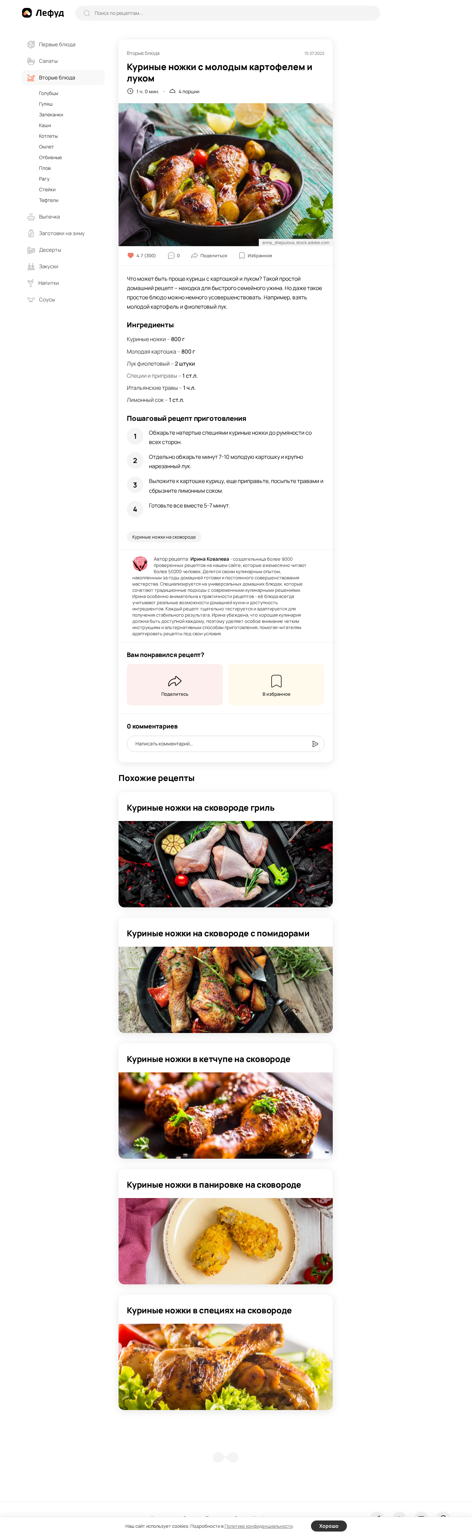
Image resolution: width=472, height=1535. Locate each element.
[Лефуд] (43, 13)
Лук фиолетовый (148, 363)
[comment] (315, 744)
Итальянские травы (152, 388)
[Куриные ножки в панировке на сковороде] (226, 1241)
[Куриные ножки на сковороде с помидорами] (226, 990)
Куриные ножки (146, 339)
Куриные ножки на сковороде (164, 537)
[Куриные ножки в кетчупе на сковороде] (226, 1115)
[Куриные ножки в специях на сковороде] (226, 1367)
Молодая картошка (151, 351)
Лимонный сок (145, 400)
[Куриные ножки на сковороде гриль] (226, 864)
